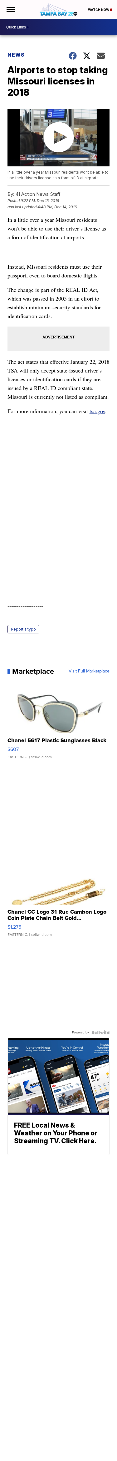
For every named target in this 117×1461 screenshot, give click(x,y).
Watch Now (99, 10)
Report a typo (23, 629)
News (16, 55)
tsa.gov (97, 411)
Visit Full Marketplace (89, 671)
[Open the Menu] (10, 9)
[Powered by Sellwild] (100, 1032)
